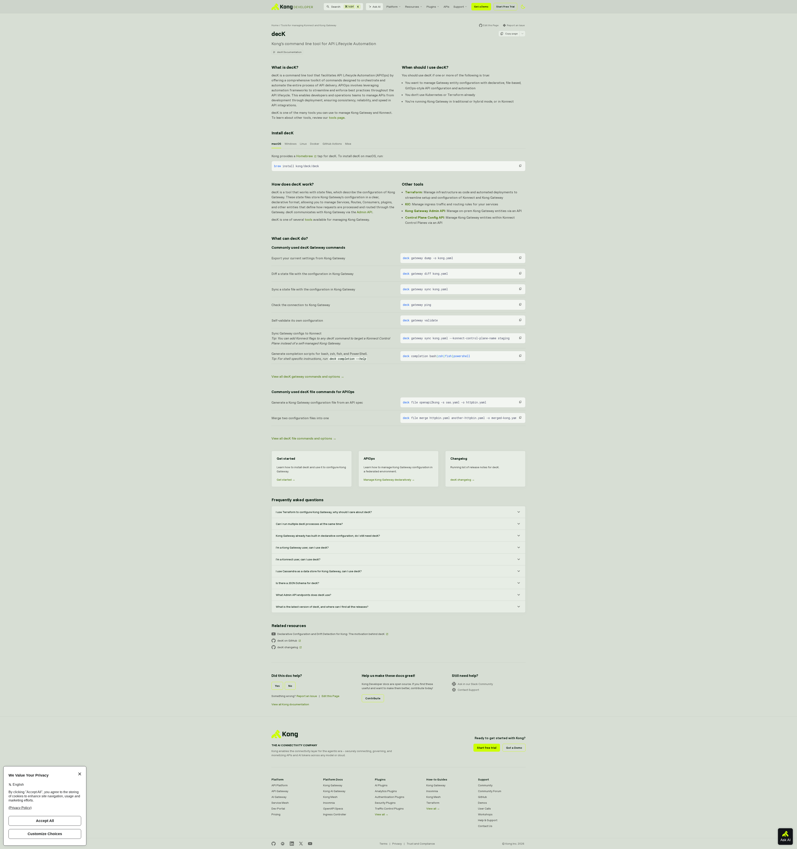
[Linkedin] (292, 844)
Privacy (397, 843)
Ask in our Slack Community (475, 684)
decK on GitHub (287, 640)
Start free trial (486, 748)
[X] (301, 844)
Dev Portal (278, 808)
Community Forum (489, 791)
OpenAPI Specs (333, 808)
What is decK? (284, 67)
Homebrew (304, 156)
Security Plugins (385, 803)
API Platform (279, 785)
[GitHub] (273, 844)
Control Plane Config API (424, 217)
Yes (277, 686)
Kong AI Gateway (334, 791)
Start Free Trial (505, 6)
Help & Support (487, 820)
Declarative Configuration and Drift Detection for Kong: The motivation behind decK (331, 634)
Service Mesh (280, 803)
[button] (520, 165)
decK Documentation (289, 52)
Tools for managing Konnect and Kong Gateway (308, 25)
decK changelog (287, 647)
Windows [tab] (291, 144)
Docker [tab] (314, 144)
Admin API (364, 212)
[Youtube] (310, 844)
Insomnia (329, 803)
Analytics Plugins (386, 791)
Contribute (372, 698)
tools (308, 219)
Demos (482, 803)
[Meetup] (283, 844)
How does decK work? (292, 184)
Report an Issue (307, 696)
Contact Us (485, 826)
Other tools (412, 184)
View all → (381, 814)
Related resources (288, 625)
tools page (337, 117)
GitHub (482, 797)
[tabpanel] (398, 162)
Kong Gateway (332, 785)
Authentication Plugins (389, 797)
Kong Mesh (330, 797)
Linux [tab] (303, 144)
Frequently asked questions (297, 499)
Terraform (413, 192)
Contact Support (468, 690)
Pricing (275, 814)
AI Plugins (381, 785)
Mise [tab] (348, 144)
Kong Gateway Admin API (425, 211)
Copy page (511, 33)
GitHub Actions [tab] (332, 144)
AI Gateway (278, 797)
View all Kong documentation (290, 704)
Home (275, 25)
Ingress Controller (334, 814)
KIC (407, 204)
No (290, 686)
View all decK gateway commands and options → (307, 376)
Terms (383, 843)
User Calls (484, 808)
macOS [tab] (276, 144)
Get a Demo (481, 6)
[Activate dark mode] (523, 6)
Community (485, 785)
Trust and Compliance (421, 843)
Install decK (282, 132)
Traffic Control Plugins (389, 808)
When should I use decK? (425, 67)
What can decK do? (289, 238)
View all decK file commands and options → (303, 438)
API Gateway (279, 791)
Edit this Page (330, 696)
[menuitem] (393, 7)
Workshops (485, 814)
